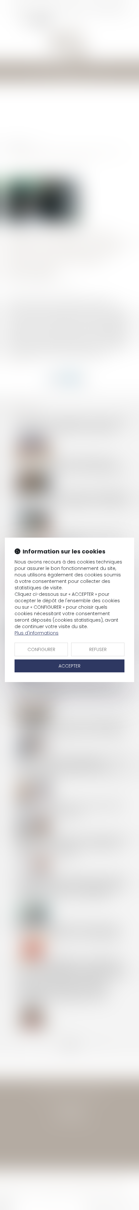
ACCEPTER (69, 666)
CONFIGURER (41, 649)
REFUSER (98, 649)
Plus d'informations (37, 633)
